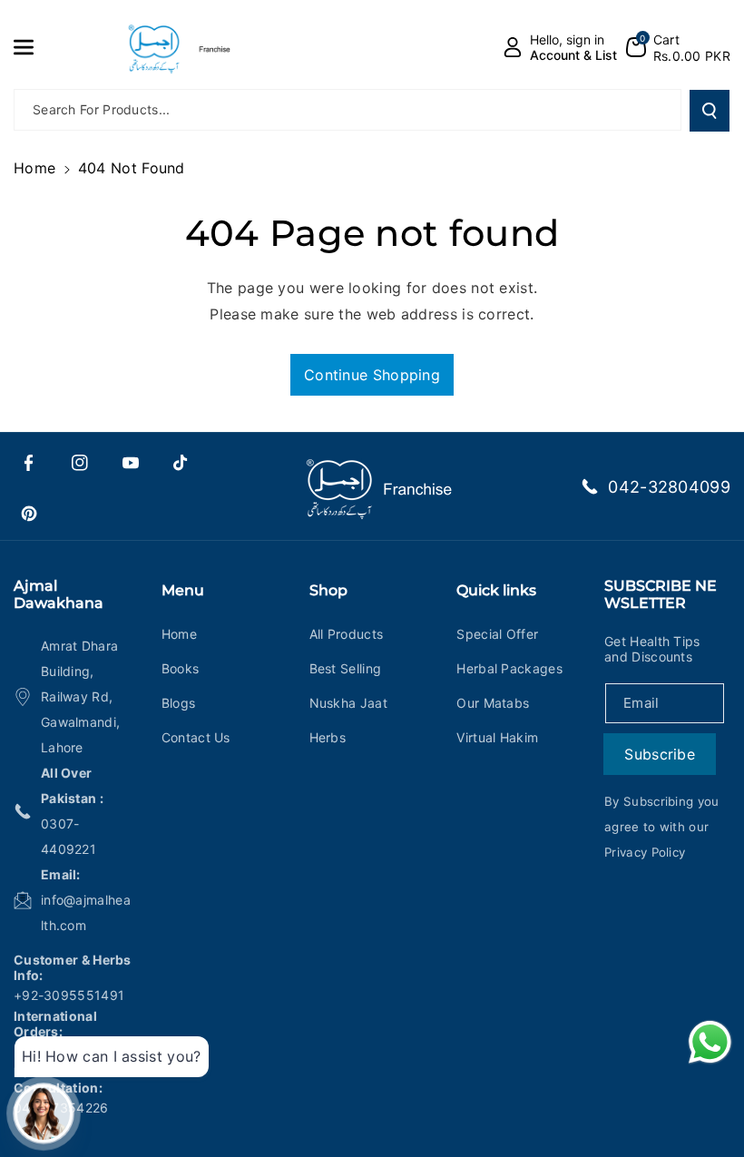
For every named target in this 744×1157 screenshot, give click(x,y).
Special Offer (497, 634)
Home (34, 168)
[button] (34, 47)
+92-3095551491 (69, 995)
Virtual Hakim (497, 737)
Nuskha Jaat (348, 703)
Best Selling (345, 668)
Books (181, 668)
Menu (183, 590)
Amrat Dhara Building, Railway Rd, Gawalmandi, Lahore (80, 696)
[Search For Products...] (709, 111)
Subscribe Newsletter (660, 594)
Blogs (179, 703)
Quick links (496, 590)
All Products (346, 634)
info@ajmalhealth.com (86, 912)
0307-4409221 (68, 836)
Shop (328, 590)
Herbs (328, 737)
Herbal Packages (509, 668)
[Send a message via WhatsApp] (710, 1042)
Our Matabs (492, 703)
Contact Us (196, 737)
